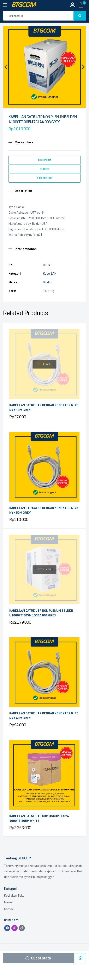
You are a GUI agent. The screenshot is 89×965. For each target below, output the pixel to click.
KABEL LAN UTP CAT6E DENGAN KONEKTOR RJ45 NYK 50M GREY (43, 510)
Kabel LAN (50, 273)
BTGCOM (23, 5)
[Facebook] (7, 928)
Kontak (8, 909)
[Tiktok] (22, 928)
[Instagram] (14, 928)
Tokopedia (44, 160)
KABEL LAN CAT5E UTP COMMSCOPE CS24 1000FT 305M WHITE (39, 818)
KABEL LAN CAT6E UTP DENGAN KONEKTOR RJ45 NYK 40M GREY (43, 716)
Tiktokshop (44, 178)
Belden (47, 282)
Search (79, 16)
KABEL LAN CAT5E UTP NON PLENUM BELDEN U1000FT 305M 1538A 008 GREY (41, 613)
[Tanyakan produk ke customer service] (80, 958)
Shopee (44, 169)
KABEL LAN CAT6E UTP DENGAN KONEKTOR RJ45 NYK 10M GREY (43, 407)
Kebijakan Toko (14, 895)
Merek (8, 902)
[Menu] (7, 5)
